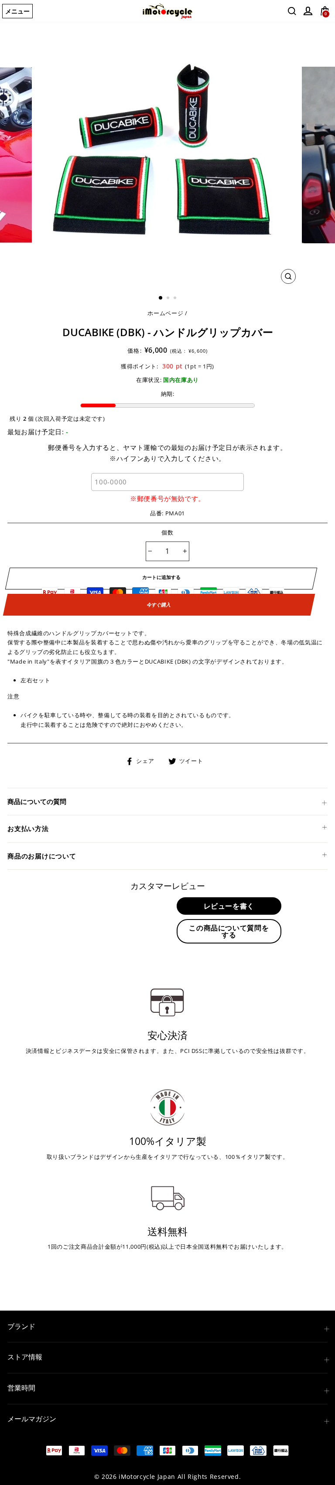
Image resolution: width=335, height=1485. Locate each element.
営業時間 (21, 1388)
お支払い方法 (28, 828)
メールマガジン (31, 1419)
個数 (167, 532)
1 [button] (161, 298)
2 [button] (169, 298)
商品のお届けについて (41, 855)
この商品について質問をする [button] (229, 931)
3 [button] (176, 298)
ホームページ (165, 313)
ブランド (21, 1326)
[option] (168, 155)
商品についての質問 (36, 801)
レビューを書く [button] (229, 906)
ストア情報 (24, 1357)
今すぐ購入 (158, 604)
